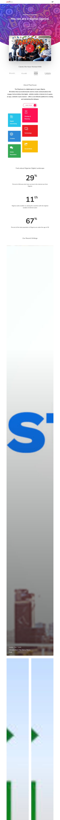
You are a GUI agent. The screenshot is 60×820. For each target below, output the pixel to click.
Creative (11, 647)
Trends (19, 647)
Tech (15, 647)
